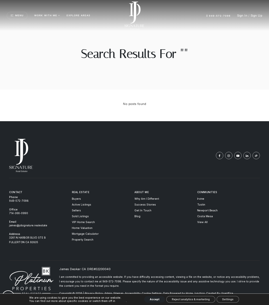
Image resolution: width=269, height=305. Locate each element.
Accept (154, 299)
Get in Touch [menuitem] (142, 210)
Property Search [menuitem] (83, 239)
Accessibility (133, 293)
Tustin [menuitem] (201, 204)
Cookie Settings (152, 293)
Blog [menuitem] (137, 216)
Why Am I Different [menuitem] (146, 198)
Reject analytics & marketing (191, 299)
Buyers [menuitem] (76, 198)
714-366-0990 (18, 213)
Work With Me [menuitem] (45, 15)
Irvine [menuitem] (200, 198)
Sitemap (118, 293)
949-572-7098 (219, 15)
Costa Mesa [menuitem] (205, 216)
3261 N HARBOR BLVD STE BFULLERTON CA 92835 (27, 240)
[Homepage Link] (134, 15)
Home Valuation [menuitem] (82, 227)
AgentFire (227, 293)
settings (121, 300)
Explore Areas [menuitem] (78, 15)
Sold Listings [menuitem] (80, 216)
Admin (108, 293)
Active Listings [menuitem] (81, 204)
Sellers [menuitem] (76, 210)
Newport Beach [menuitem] (207, 210)
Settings (227, 299)
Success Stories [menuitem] (145, 204)
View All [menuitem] (202, 222)
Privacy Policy (94, 293)
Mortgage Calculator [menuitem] (85, 233)
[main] (134, 60)
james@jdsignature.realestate (28, 225)
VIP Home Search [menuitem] (83, 222)
